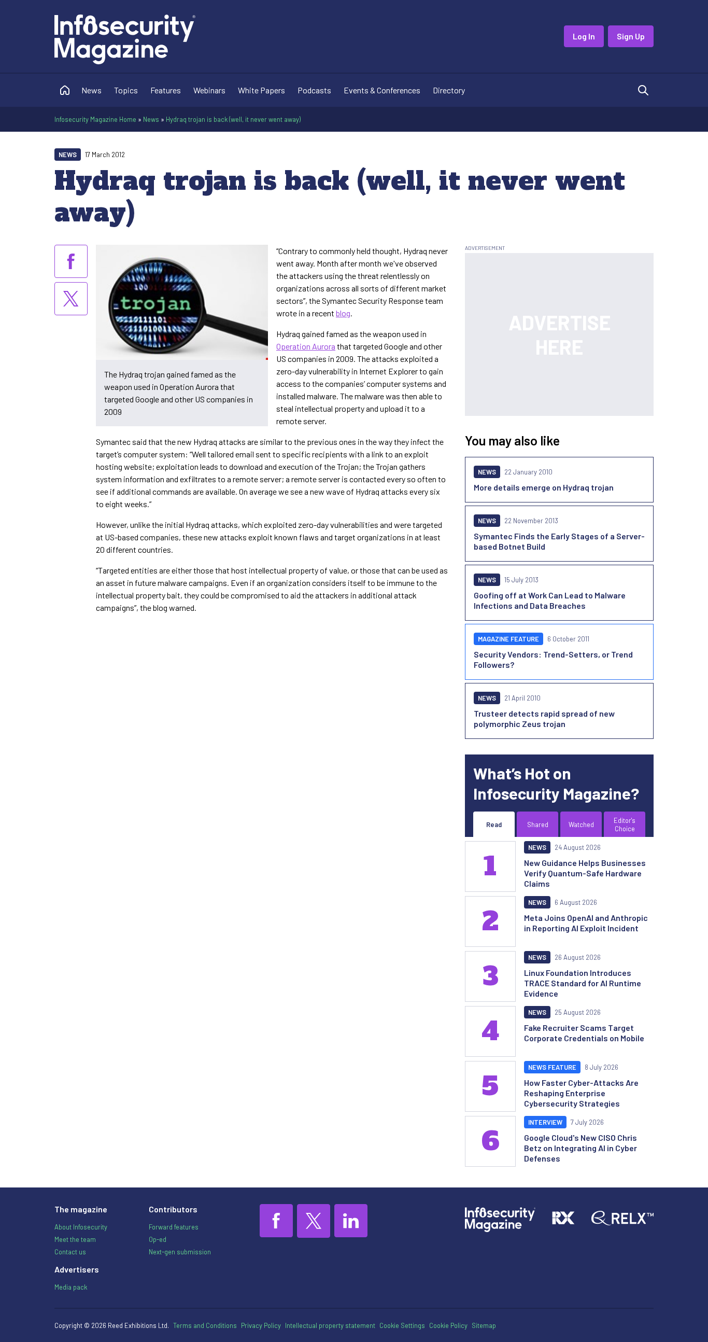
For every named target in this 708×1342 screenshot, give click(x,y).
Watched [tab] (581, 824)
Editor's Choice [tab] (624, 824)
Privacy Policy (261, 1325)
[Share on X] (71, 298)
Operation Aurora (305, 346)
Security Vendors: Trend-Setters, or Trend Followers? (553, 659)
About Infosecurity (80, 1227)
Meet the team (75, 1239)
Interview (545, 1122)
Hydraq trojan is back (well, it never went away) (233, 119)
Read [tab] (494, 824)
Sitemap (484, 1325)
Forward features (174, 1227)
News (91, 90)
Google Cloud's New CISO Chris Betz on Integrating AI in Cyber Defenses (580, 1148)
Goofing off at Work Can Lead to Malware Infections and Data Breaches (550, 600)
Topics (126, 90)
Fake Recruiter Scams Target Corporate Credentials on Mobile (584, 1033)
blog (343, 313)
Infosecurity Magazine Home (95, 119)
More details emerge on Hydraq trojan (544, 487)
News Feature (552, 1067)
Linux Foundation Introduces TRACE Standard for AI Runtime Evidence (582, 983)
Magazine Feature (508, 639)
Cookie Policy (448, 1325)
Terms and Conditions (205, 1325)
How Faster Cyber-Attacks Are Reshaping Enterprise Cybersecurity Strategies (581, 1093)
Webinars (209, 90)
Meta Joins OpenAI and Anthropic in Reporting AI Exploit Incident (586, 923)
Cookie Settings (402, 1325)
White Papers (261, 90)
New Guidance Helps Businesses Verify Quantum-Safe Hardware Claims (585, 873)
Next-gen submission (180, 1252)
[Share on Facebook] (71, 261)
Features (165, 90)
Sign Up (631, 36)
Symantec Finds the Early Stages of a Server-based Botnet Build (559, 541)
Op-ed (157, 1239)
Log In (584, 36)
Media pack (70, 1287)
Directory (449, 90)
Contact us (70, 1252)
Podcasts (314, 90)
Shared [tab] (537, 824)
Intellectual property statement (330, 1325)
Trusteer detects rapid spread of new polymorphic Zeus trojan (544, 718)
